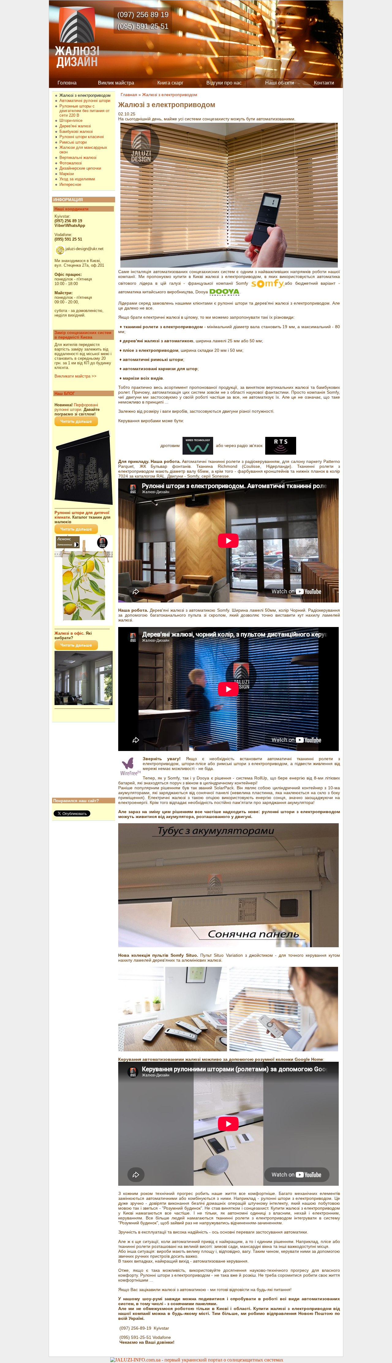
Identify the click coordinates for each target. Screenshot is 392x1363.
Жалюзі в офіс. (70, 633)
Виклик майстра (116, 82)
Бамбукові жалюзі (76, 131)
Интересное (70, 184)
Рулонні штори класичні (81, 136)
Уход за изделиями (77, 179)
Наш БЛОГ (65, 393)
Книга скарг (170, 82)
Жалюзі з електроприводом (169, 94)
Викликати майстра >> (75, 376)
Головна (67, 82)
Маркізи (66, 173)
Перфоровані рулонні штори (76, 407)
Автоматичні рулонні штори (84, 100)
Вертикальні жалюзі (77, 157)
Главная (129, 94)
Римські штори (73, 142)
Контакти (324, 82)
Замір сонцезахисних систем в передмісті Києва (83, 335)
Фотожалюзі (70, 163)
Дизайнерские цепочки (80, 168)
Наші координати (72, 209)
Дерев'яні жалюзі (75, 126)
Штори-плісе (70, 120)
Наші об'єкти (279, 82)
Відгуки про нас (224, 82)
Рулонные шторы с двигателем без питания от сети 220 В (84, 111)
